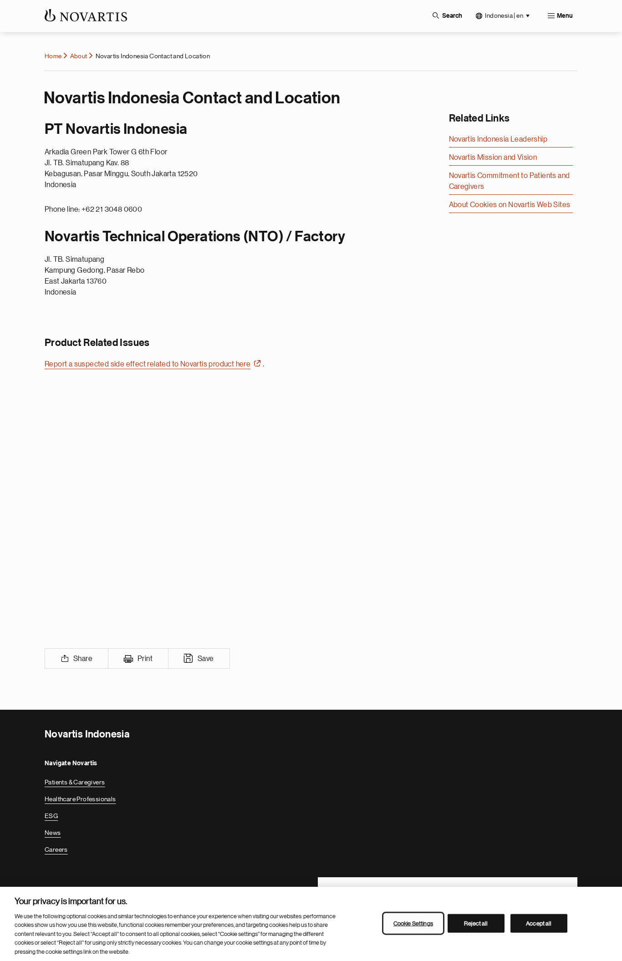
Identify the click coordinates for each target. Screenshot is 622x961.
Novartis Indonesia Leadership (498, 139)
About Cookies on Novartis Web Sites (510, 204)
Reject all (476, 923)
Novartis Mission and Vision (493, 157)
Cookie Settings (413, 923)
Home (53, 56)
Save (206, 658)
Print (145, 658)
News (53, 832)
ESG (51, 816)
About (78, 56)
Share (82, 658)
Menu (565, 16)
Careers (56, 849)
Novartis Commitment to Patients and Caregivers (509, 181)
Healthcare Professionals (80, 799)
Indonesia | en (504, 15)
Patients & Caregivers (75, 782)
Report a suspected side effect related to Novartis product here (147, 364)
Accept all (538, 923)
